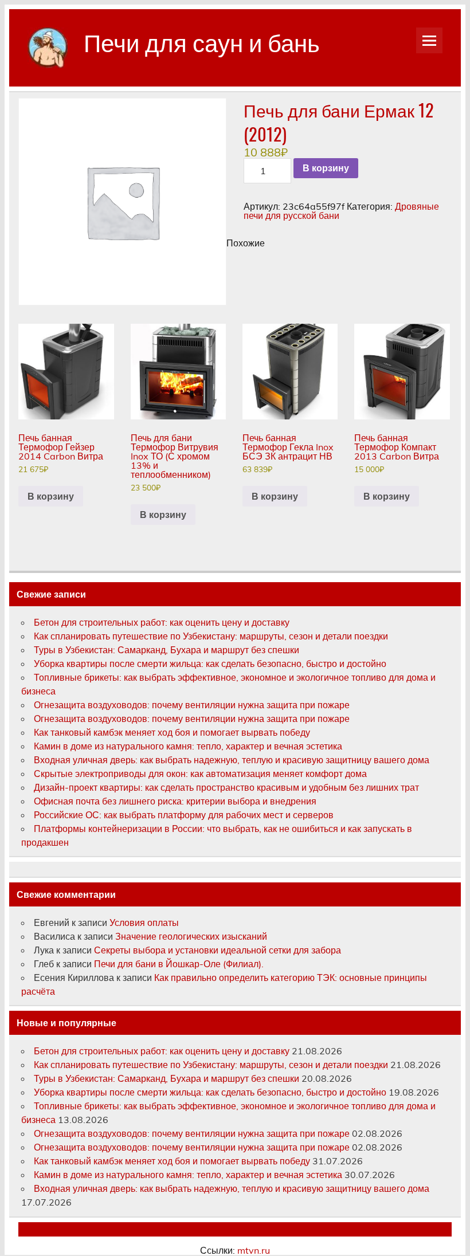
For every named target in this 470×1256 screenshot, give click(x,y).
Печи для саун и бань (202, 41)
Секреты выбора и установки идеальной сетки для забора (217, 950)
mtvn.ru (253, 1250)
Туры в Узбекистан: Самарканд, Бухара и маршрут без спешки (166, 650)
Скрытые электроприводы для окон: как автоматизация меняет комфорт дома (200, 773)
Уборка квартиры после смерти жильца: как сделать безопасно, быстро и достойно (210, 663)
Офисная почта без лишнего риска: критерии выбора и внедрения (175, 801)
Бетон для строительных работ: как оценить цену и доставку (161, 622)
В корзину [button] (51, 496)
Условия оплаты (144, 922)
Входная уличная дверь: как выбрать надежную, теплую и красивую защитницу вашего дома (231, 760)
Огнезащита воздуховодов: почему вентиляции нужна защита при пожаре (192, 705)
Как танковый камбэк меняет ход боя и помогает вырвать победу (172, 732)
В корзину (326, 168)
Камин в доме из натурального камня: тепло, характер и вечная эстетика (188, 746)
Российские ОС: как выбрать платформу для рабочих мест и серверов (184, 815)
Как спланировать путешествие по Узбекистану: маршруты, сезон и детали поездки (211, 636)
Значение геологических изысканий (192, 936)
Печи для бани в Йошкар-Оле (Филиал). (179, 964)
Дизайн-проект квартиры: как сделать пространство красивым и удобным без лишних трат (226, 787)
